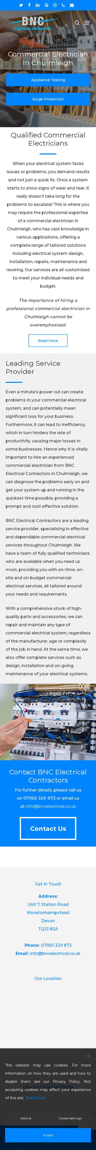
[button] (87, 22)
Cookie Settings (70, 1118)
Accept (48, 1135)
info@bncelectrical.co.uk (51, 806)
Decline (25, 1118)
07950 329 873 (56, 945)
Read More (35, 1098)
